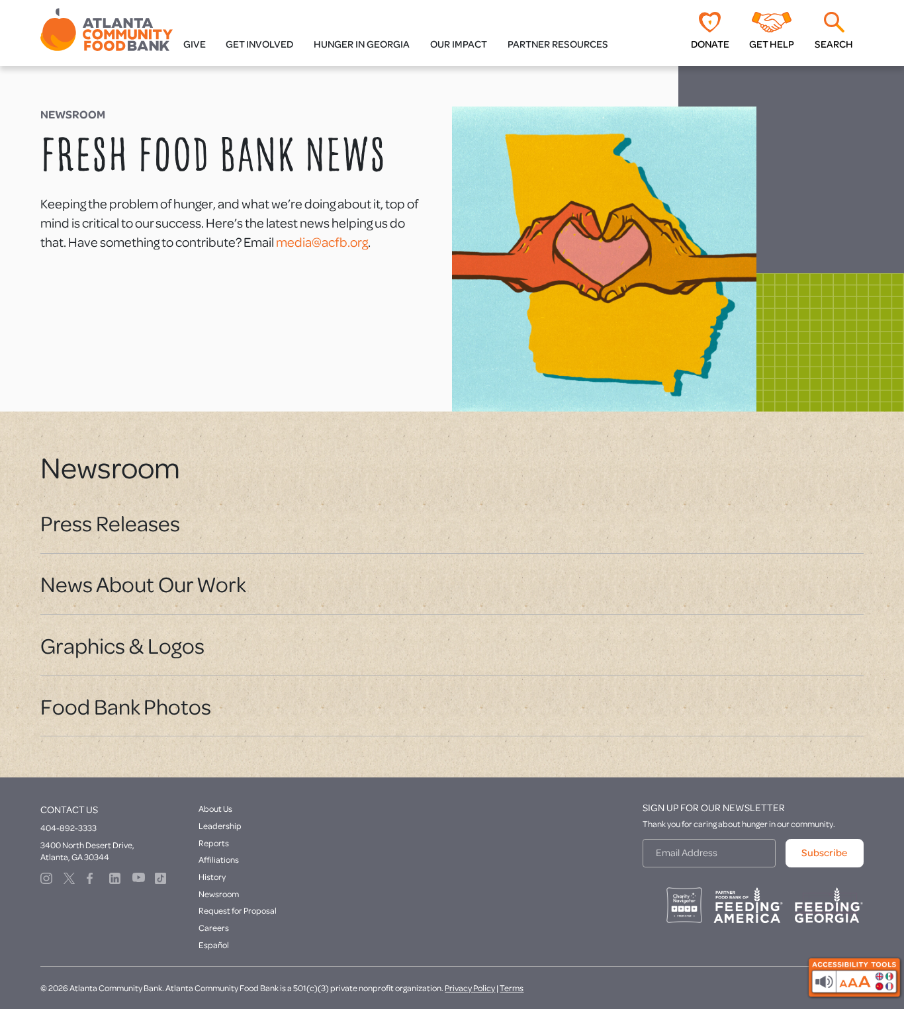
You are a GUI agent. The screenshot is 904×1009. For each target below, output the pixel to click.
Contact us (69, 809)
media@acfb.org (322, 241)
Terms (511, 988)
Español (214, 945)
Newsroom (219, 894)
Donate (710, 44)
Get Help (771, 44)
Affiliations (219, 859)
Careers (214, 928)
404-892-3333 (68, 828)
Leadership (220, 826)
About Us (215, 808)
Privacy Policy (470, 988)
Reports (214, 843)
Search (834, 44)
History (212, 877)
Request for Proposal (238, 910)
